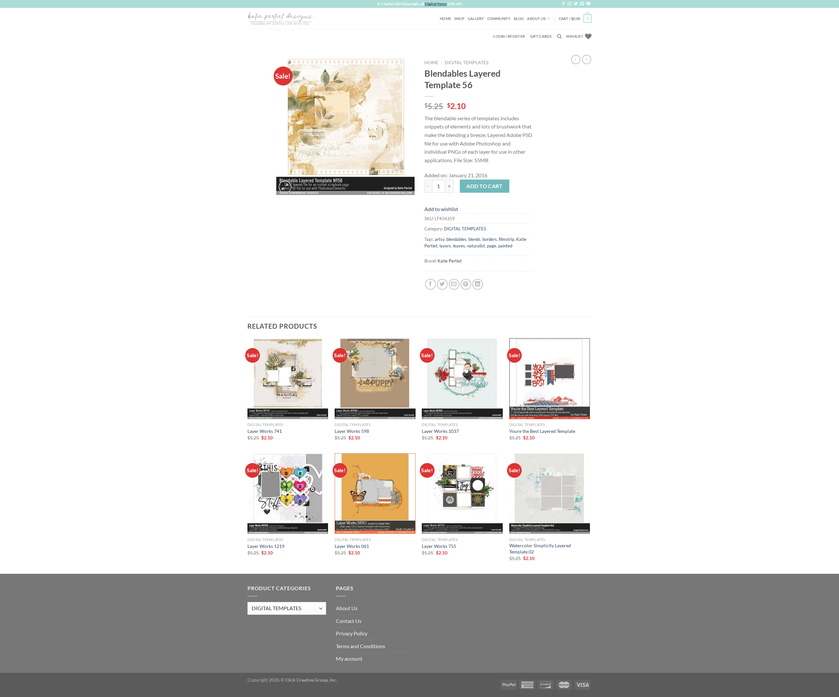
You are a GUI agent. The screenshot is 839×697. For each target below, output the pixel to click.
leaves (459, 245)
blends (474, 239)
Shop (459, 18)
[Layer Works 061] (375, 493)
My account (349, 658)
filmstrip (506, 239)
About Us (536, 18)
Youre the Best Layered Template (542, 431)
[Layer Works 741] (287, 378)
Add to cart (484, 186)
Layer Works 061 (352, 546)
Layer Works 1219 (265, 546)
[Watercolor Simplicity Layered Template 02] (549, 493)
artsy (439, 239)
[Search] (559, 36)
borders (489, 239)
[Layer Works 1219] (287, 493)
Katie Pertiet (450, 260)
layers (445, 245)
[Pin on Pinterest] (465, 284)
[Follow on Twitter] (576, 4)
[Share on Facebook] (430, 284)
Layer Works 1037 (440, 431)
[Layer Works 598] (375, 378)
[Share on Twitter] (442, 284)
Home (445, 18)
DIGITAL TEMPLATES (466, 62)
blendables (456, 239)
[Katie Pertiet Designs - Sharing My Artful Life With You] (280, 18)
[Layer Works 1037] (462, 378)
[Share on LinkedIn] (477, 284)
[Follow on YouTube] (588, 4)
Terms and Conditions (360, 646)
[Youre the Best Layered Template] (549, 378)
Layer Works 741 (264, 431)
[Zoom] (285, 187)
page (491, 245)
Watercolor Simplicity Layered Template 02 (540, 548)
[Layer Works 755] (462, 493)
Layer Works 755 (439, 546)
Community (499, 18)
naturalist (476, 245)
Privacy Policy (351, 633)
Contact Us (348, 621)
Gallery (476, 18)
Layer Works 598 (352, 431)
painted (505, 245)
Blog (519, 18)
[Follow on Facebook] (563, 4)
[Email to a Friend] (454, 284)
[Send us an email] (582, 4)
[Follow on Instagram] (570, 4)
